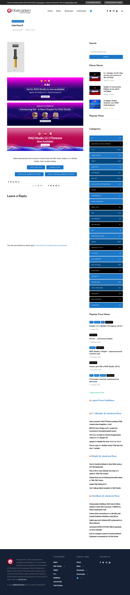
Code (106, 161)
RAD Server (106, 259)
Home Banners (106, 201)
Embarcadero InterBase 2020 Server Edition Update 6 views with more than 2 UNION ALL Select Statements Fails (105, 507)
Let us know (40, 2)
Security (106, 276)
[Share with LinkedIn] (13, 182)
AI (106, 138)
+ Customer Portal (93, 2)
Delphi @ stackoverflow (104, 456)
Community (81, 11)
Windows (106, 305)
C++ (106, 149)
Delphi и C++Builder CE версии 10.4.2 (105, 326)
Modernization (106, 236)
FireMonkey (106, 195)
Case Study (106, 155)
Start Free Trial (36, 167)
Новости (109, 322)
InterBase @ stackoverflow (105, 495)
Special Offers (69, 2)
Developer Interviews (106, 184)
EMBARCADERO (18, 585)
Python (106, 253)
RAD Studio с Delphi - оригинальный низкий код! (105, 352)
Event (106, 190)
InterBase (106, 219)
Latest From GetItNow (102, 400)
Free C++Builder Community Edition (61, 174)
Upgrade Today (54, 167)
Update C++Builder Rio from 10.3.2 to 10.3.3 (105, 442)
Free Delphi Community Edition (29, 174)
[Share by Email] (18, 182)
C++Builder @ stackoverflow (106, 413)
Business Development (106, 144)
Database (106, 172)
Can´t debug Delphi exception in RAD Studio (105, 488)
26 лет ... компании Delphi (101, 338)
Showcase (69, 11)
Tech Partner (106, 288)
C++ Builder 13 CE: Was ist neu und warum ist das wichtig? (113, 75)
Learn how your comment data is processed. (51, 245)
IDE (106, 213)
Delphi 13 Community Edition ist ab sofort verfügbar (112, 89)
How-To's (106, 207)
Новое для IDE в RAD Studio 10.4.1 (104, 366)
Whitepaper (106, 299)
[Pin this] (16, 182)
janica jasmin (19, 30)
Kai (106, 230)
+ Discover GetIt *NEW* (113, 2)
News (58, 11)
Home (50, 11)
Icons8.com (22, 579)
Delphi (106, 178)
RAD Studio (106, 265)
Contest (106, 167)
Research (106, 270)
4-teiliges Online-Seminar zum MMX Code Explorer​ (111, 103)
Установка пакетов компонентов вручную (104, 380)
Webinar (106, 293)
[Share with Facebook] (8, 182)
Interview (106, 224)
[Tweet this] (11, 182)
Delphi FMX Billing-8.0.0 (98, 484)
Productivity (106, 247)
